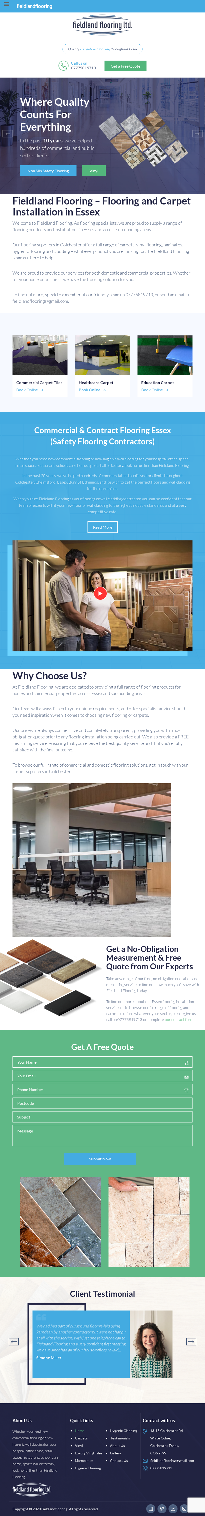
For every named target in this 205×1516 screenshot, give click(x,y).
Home (79, 1430)
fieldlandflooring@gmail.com (172, 1460)
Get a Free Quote (125, 66)
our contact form (179, 1019)
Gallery (115, 1453)
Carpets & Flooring (95, 49)
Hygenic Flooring (88, 1468)
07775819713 (83, 67)
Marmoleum (84, 1460)
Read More (102, 527)
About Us (117, 1445)
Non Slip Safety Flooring (48, 170)
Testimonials (120, 1438)
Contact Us (119, 1460)
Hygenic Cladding (123, 1430)
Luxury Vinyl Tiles (88, 1453)
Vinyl (94, 170)
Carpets (81, 1438)
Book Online (27, 389)
